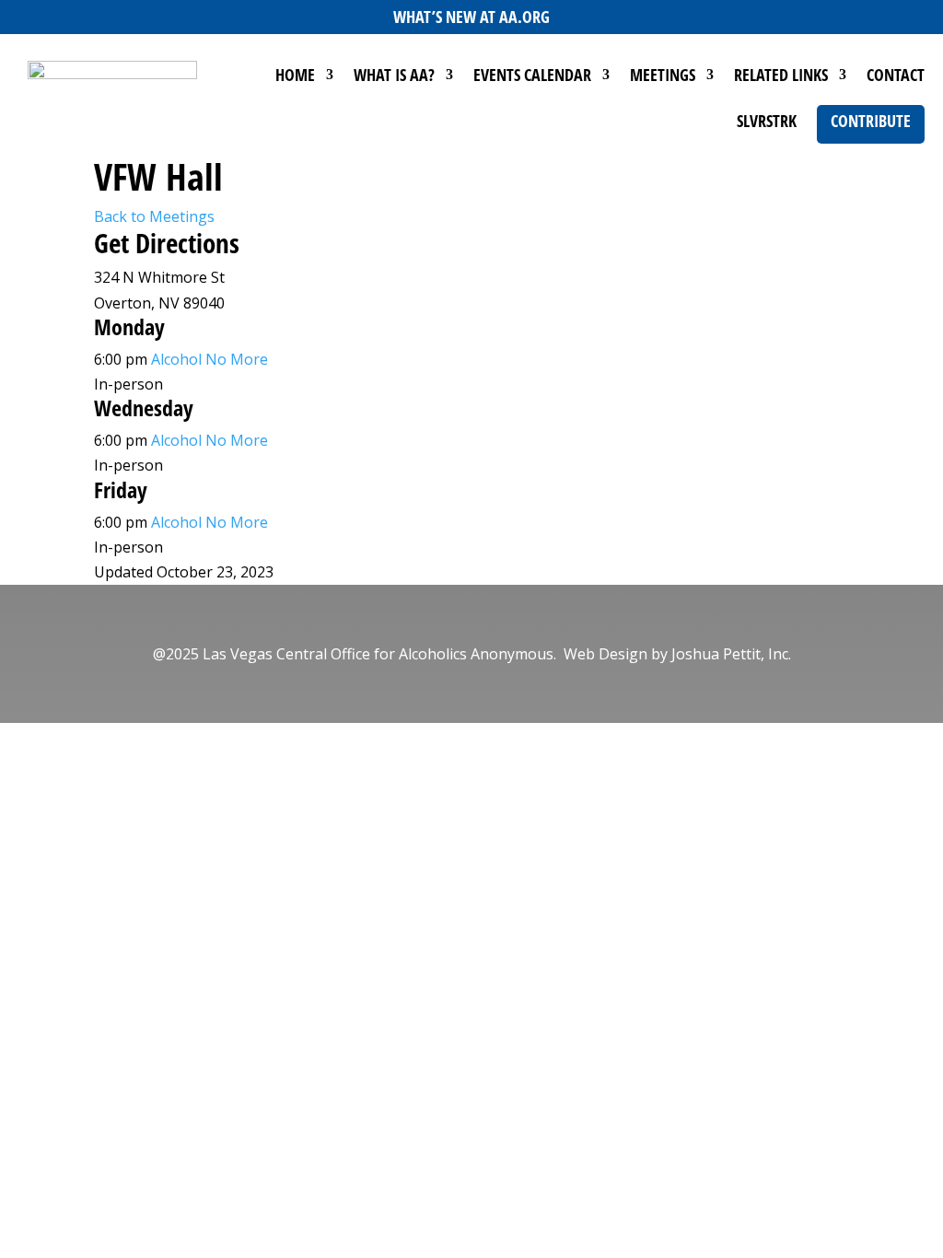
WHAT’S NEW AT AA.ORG (471, 17)
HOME (295, 77)
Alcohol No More (209, 359)
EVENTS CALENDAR (532, 77)
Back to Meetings (154, 216)
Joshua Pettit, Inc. (731, 654)
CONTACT (896, 77)
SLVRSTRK (767, 123)
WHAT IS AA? (394, 77)
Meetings (662, 77)
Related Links (781, 77)
